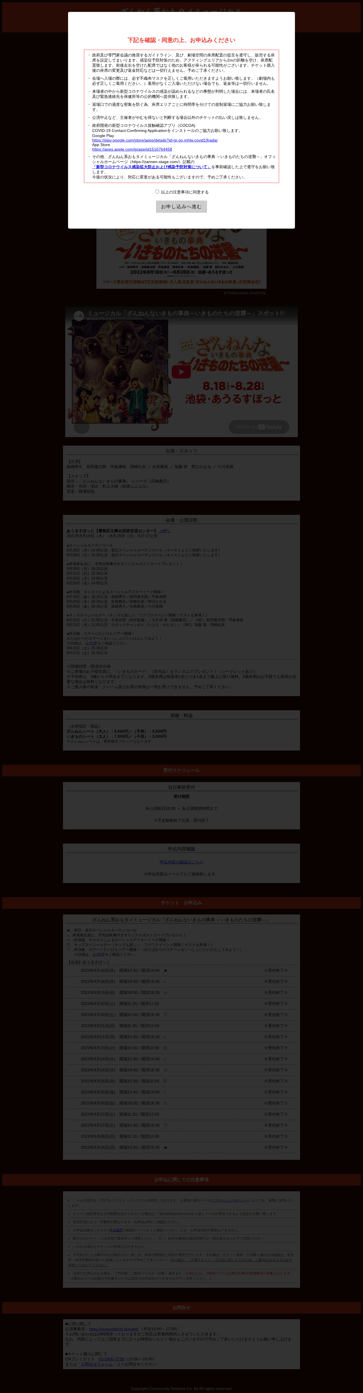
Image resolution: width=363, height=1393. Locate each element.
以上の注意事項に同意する (184, 192)
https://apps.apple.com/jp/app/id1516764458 (132, 149)
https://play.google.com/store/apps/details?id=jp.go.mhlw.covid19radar (155, 140)
